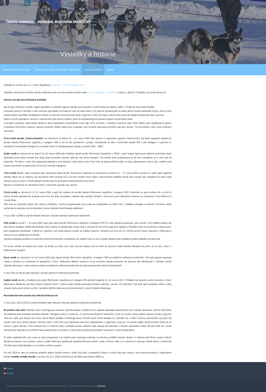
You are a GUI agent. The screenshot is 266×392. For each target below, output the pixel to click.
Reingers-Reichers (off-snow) (16, 69)
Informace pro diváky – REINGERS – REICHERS (57, 69)
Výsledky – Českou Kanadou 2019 (68, 85)
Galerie (110, 69)
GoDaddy (101, 386)
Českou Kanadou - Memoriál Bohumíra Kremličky (48, 22)
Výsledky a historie (93, 69)
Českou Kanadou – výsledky (102, 92)
